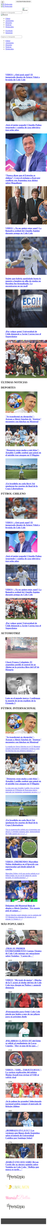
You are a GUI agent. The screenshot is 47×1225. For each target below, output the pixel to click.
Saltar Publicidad (23, 1)
